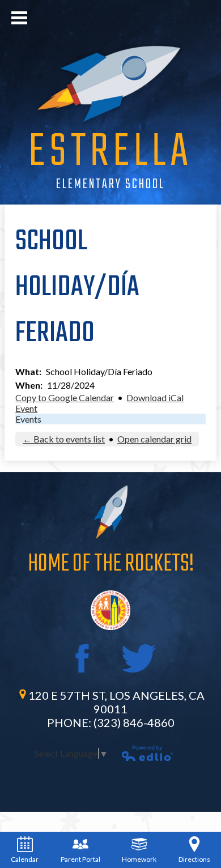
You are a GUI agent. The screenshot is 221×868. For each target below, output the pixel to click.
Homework (139, 859)
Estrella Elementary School (110, 164)
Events (28, 419)
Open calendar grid (154, 438)
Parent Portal (80, 859)
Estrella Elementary (110, 83)
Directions (194, 859)
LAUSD (110, 610)
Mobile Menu (19, 17)
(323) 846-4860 (134, 722)
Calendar (25, 859)
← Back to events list (64, 438)
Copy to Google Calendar (64, 397)
